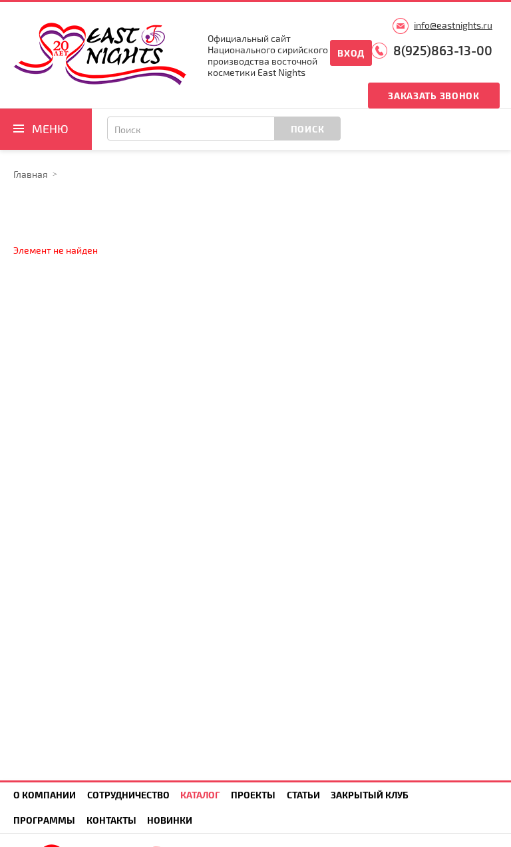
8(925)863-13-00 (442, 50)
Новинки (169, 820)
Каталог (200, 794)
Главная (30, 174)
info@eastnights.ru (453, 25)
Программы (44, 820)
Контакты (111, 820)
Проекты (253, 794)
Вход (351, 53)
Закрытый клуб (370, 794)
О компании (44, 794)
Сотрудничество (128, 794)
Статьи (303, 794)
